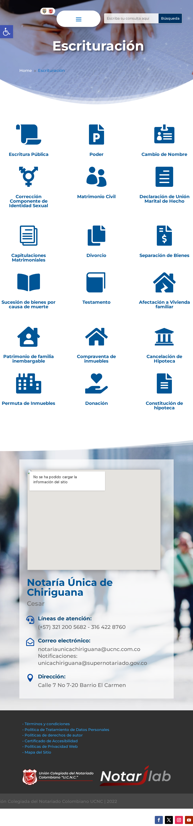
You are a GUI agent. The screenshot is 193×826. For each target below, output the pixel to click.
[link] (6, 31)
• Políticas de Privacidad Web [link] (50, 746)
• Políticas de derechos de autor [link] (52, 735)
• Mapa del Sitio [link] (37, 752)
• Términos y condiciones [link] (46, 723)
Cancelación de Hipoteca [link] (164, 359)
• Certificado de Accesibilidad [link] (50, 740)
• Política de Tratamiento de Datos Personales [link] (65, 729)
